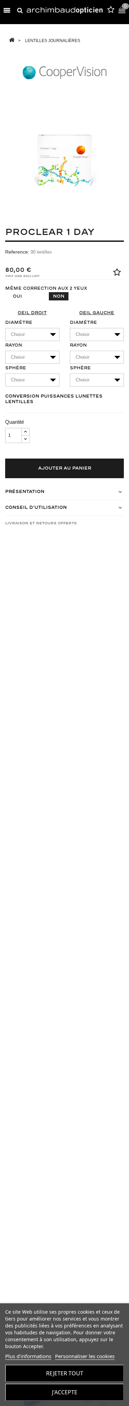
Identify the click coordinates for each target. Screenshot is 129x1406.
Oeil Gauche (96, 313)
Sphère (15, 368)
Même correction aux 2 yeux (46, 288)
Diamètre (18, 322)
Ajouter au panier (64, 468)
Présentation (24, 491)
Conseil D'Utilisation (36, 507)
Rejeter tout (64, 1373)
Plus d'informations (28, 1356)
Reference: (17, 252)
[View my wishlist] (110, 10)
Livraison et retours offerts (41, 523)
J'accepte (64, 1392)
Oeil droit (32, 313)
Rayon (13, 345)
